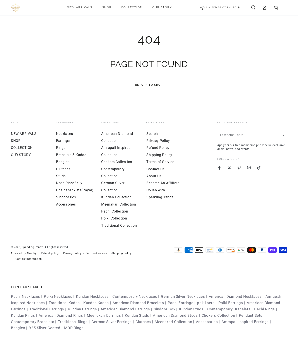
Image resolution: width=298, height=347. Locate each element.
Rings (60, 148)
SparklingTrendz (32, 247)
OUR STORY (21, 155)
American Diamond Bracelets (138, 303)
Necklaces (64, 134)
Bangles (62, 162)
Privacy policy (72, 253)
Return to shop (149, 84)
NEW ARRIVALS (23, 134)
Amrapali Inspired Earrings (245, 322)
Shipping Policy (159, 155)
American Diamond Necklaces (235, 296)
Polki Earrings (230, 303)
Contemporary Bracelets (228, 309)
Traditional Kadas (64, 303)
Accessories (66, 204)
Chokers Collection (116, 162)
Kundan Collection (116, 197)
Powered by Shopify (24, 253)
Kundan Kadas (96, 303)
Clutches (63, 169)
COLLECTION (22, 148)
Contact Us (155, 169)
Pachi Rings (264, 309)
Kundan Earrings (82, 309)
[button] (253, 7)
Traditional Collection (119, 225)
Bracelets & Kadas (71, 155)
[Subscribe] (284, 135)
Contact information (28, 258)
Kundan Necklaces (92, 296)
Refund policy (50, 253)
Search (152, 134)
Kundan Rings (23, 315)
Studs (61, 176)
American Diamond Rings (61, 315)
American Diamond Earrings (125, 309)
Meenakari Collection (118, 204)
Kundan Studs (191, 309)
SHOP (16, 141)
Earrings (63, 141)
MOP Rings (74, 328)
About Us (153, 176)
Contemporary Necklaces (134, 296)
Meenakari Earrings (104, 315)
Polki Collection (114, 218)
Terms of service (96, 253)
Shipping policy (121, 253)
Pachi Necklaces (25, 296)
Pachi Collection (114, 211)
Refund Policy (158, 148)
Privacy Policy (158, 141)
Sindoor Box (66, 197)
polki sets (205, 303)
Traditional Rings (72, 322)
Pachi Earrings (180, 303)
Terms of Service (160, 162)
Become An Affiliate (162, 183)
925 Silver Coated (44, 328)
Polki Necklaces (58, 296)
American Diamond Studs (175, 315)
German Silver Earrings (111, 322)
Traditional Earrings (46, 309)
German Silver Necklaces (183, 296)
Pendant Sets (250, 315)
